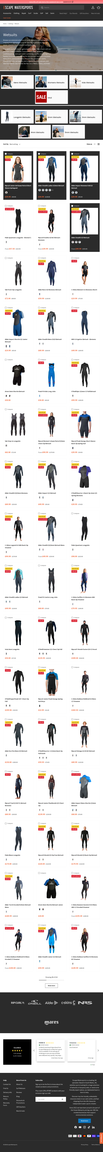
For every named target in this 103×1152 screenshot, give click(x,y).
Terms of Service (95, 1144)
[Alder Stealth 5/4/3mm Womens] (18, 476)
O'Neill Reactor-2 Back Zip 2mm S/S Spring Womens (84, 494)
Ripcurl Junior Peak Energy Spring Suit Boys (50, 700)
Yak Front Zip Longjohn (13, 290)
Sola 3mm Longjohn (12, 649)
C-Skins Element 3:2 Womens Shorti (84, 290)
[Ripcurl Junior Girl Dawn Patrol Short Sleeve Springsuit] (18, 169)
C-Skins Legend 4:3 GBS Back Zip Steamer (16, 546)
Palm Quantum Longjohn (80, 545)
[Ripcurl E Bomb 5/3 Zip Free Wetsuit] (51, 838)
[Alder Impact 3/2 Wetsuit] (51, 476)
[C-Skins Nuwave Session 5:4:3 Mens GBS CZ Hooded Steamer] (84, 888)
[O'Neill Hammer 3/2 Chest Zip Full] (51, 632)
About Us (19, 1084)
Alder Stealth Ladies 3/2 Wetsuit (16, 597)
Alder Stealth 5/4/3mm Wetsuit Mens (51, 545)
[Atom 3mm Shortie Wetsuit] (18, 375)
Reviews (19, 1092)
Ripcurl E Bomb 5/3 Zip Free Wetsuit (50, 855)
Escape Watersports (12, 1144)
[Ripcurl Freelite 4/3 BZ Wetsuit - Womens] (51, 221)
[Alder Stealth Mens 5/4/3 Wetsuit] (51, 323)
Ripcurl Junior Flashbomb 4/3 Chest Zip (51, 804)
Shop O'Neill (35, 1010)
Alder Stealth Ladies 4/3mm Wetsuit (51, 186)
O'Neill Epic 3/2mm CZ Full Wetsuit (83, 391)
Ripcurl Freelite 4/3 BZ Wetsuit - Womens (49, 239)
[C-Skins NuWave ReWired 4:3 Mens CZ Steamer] (84, 682)
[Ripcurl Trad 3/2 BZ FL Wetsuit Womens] (18, 786)
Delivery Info (7, 1092)
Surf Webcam (20, 1088)
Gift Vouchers (84, 13)
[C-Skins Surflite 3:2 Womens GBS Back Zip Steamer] (84, 580)
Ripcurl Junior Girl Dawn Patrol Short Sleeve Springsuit (18, 187)
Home (4, 23)
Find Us (5, 1088)
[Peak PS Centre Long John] (51, 580)
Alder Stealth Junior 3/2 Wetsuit (49, 957)
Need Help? (63, 13)
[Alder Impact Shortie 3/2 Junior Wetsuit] (18, 323)
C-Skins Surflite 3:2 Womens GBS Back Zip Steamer (83, 598)
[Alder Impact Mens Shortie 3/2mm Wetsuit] (84, 786)
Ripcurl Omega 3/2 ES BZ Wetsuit (83, 751)
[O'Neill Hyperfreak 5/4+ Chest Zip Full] (18, 682)
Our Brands (73, 13)
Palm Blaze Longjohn (12, 855)
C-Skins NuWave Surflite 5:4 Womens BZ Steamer (84, 958)
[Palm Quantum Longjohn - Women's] (18, 221)
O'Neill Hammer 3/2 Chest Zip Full (50, 649)
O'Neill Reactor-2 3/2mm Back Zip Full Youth (50, 752)
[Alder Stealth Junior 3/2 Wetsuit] (51, 940)
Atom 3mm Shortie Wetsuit (15, 391)
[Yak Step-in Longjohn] (18, 424)
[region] (66, 1050)
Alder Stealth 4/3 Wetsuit (80, 238)
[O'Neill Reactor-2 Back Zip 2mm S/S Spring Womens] (84, 476)
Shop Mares (51, 1030)
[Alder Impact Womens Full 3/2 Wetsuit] (84, 169)
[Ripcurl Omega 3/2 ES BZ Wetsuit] (84, 734)
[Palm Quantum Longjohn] (84, 528)
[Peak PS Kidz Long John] (51, 375)
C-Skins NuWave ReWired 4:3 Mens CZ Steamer (83, 700)
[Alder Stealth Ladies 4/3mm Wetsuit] (51, 169)
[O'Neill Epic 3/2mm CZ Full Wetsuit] (84, 375)
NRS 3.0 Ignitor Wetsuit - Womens (83, 339)
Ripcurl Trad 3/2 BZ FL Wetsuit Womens (15, 804)
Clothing (10, 23)
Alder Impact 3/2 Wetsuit (47, 493)
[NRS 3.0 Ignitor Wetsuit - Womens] (84, 323)
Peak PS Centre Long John (47, 597)
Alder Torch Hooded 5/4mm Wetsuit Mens (18, 906)
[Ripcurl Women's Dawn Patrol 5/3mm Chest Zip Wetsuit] (51, 424)
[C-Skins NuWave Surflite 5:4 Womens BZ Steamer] (84, 940)
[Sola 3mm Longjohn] (18, 632)
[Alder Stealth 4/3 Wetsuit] (84, 221)
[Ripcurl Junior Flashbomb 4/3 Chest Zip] (51, 786)
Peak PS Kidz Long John (47, 391)
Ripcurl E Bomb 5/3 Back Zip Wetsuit (84, 855)
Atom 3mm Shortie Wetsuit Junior (50, 905)
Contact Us (7, 1084)
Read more (84, 1121)
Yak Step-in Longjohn (12, 441)
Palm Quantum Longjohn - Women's (18, 238)
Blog (18, 1096)
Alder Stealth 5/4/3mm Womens (16, 493)
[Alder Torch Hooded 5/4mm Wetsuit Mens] (18, 888)
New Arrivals (95, 13)
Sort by (5, 144)
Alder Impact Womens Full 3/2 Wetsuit (82, 187)
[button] (98, 7)
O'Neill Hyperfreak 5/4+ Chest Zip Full (17, 700)
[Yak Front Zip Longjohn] (18, 273)
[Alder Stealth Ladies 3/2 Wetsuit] (18, 580)
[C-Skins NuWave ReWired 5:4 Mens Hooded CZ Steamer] (18, 940)
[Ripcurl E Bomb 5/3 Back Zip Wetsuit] (84, 838)
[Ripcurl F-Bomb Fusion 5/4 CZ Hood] (84, 632)
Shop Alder (51, 1010)
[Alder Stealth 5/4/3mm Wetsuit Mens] (51, 528)
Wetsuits (17, 23)
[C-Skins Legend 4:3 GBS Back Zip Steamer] (18, 528)
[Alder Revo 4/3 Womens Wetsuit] (51, 273)
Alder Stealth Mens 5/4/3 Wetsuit (50, 339)
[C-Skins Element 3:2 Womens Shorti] (84, 273)
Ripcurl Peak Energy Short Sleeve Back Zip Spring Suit (83, 442)
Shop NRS (85, 1010)
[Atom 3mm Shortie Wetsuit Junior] (51, 888)
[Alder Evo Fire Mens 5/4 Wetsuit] (18, 734)
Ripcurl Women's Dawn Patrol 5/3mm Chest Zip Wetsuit (51, 442)
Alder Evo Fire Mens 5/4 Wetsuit (16, 751)
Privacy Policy (84, 1144)
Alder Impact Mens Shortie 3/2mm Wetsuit (83, 804)
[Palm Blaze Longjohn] (18, 838)
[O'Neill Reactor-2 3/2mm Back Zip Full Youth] (51, 734)
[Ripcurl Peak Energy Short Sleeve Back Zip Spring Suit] (84, 424)
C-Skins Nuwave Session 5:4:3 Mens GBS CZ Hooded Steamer (84, 906)
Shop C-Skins (68, 1010)
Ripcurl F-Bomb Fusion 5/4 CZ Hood (84, 649)
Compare (10, 154)
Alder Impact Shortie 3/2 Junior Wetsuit (16, 340)
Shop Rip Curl (17, 1010)
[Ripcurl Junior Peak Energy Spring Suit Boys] (51, 682)
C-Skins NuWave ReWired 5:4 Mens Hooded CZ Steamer (17, 958)
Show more (51, 986)
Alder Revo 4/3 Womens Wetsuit (49, 290)
